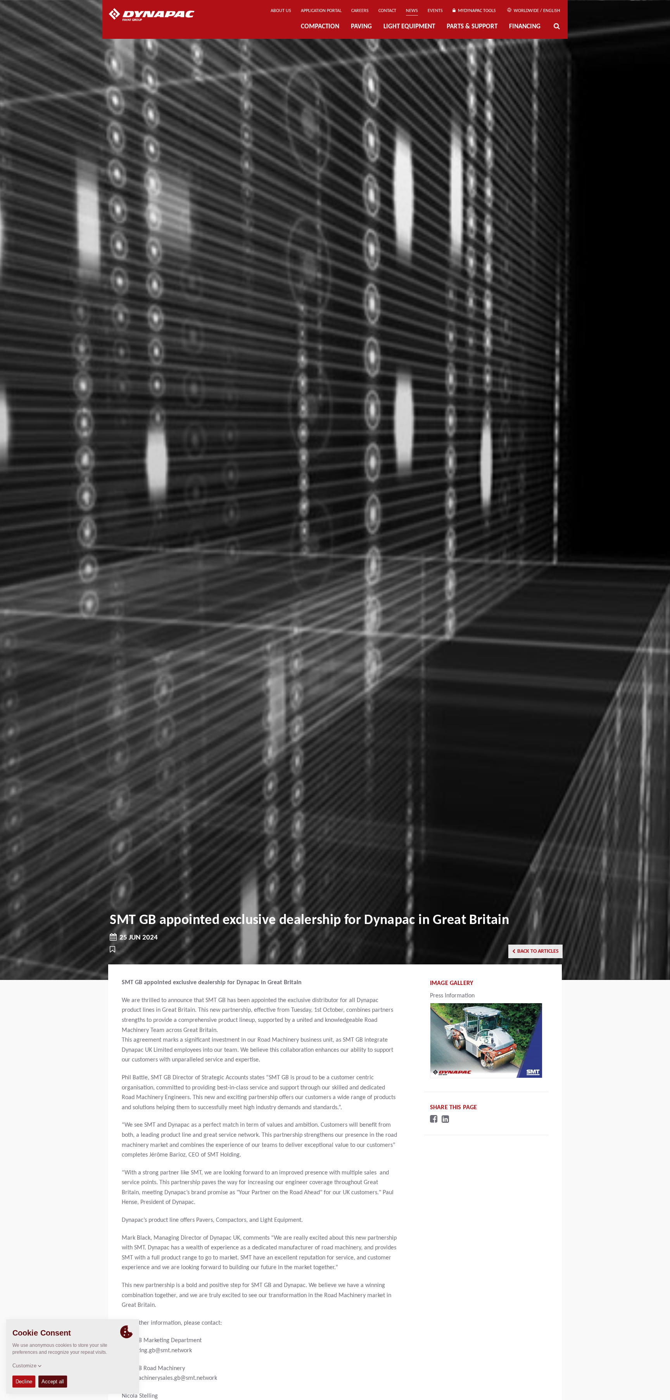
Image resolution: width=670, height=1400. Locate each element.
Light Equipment (409, 26)
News (412, 11)
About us (281, 11)
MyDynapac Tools (476, 11)
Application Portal (321, 11)
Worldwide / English (536, 11)
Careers (360, 11)
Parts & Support (472, 26)
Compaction (320, 26)
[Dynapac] (157, 15)
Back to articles (538, 951)
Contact (387, 11)
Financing (524, 26)
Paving (361, 26)
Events (435, 11)
